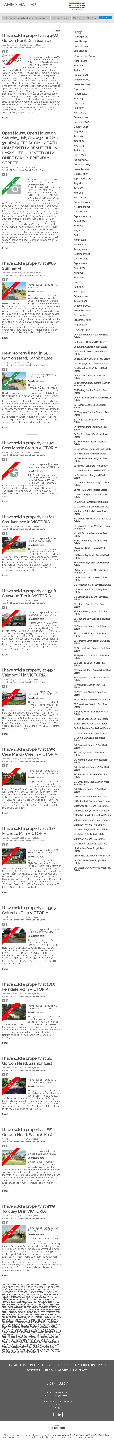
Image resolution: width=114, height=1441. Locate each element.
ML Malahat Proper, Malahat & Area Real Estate (19, 1309)
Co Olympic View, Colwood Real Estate (45, 1286)
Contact (80, 1370)
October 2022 (81, 211)
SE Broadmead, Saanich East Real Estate (26, 1319)
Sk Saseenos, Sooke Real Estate (27, 1334)
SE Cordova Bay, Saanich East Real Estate (29, 1323)
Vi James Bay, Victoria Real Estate (91, 829)
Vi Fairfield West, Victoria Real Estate (92, 815)
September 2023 (82, 178)
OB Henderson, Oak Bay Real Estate (30, 1316)
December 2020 (82, 305)
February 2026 (81, 75)
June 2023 (79, 192)
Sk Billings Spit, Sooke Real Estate (91, 719)
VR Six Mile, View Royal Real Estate (23, 1351)
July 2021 (78, 272)
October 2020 (81, 315)
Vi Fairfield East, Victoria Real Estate (24, 1344)
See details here (50, 62)
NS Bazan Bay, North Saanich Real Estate (23, 1313)
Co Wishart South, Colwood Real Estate (37, 1289)
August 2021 (80, 268)
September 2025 (82, 89)
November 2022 (82, 207)
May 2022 (79, 230)
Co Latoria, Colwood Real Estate (19, 1286)
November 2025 (82, 84)
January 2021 (80, 301)
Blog (49, 1370)
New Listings (80, 41)
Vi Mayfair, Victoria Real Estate (89, 839)
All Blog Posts (81, 36)
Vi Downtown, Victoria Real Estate (91, 806)
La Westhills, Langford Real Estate (44, 1306)
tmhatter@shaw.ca (57, 1395)
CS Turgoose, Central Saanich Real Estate (26, 1294)
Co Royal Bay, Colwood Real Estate (14, 1288)
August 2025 (80, 94)
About (63, 1370)
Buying (50, 1365)
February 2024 (81, 159)
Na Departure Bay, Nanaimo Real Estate (22, 1311)
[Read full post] (14, 59)
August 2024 (80, 131)
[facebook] (54, 1415)
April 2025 (79, 108)
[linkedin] (60, 1415)
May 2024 (79, 145)
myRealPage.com (57, 1428)
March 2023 (80, 197)
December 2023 (82, 164)
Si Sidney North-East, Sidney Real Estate (44, 1331)
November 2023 (82, 169)
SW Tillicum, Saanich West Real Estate (35, 1341)
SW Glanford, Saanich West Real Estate (22, 1336)
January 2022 (80, 249)
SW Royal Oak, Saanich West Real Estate (25, 1339)
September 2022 (82, 216)
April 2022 (79, 235)
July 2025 (78, 98)
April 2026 (79, 70)
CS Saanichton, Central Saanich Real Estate (23, 1293)
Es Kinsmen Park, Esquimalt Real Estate (25, 1296)
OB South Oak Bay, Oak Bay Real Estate (28, 1318)
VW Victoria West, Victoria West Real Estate (23, 1352)
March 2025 (80, 112)
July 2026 (79, 65)
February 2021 (81, 296)
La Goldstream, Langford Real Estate (24, 1303)
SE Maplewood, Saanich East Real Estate (28, 1327)
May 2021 (79, 282)
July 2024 (79, 136)
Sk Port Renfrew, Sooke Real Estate (92, 728)
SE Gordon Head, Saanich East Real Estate (27, 47)
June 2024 (79, 141)
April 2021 (79, 287)
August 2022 (80, 221)
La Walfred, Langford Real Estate (20, 1306)
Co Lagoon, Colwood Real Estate (91, 342)
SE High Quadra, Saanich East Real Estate (36, 1324)
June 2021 (79, 277)
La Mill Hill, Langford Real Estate (23, 1304)
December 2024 (82, 122)
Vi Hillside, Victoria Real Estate (44, 1346)
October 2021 (81, 258)
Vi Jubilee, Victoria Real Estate (36, 1347)
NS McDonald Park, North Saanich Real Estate (27, 1314)
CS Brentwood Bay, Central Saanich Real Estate (28, 1290)
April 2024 (79, 150)
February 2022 (81, 244)
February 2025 (81, 117)
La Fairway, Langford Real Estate (30, 1301)
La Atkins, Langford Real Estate (30, 1299)
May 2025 (79, 103)
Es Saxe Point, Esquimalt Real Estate (92, 449)
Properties (31, 1365)
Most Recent (80, 61)
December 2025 (82, 79)
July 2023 (78, 188)
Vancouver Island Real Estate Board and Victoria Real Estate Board (82, 1435)
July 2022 (78, 225)
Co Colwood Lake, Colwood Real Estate (25, 1284)
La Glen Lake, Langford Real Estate (92, 470)
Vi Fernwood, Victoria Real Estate (20, 1346)
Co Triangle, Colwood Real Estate (39, 1288)
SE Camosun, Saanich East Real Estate (29, 1321)
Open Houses (81, 46)
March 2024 (80, 155)
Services (33, 1370)
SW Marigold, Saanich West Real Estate (22, 1337)
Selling (67, 1365)
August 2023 (80, 183)
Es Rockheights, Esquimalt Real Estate (33, 1298)
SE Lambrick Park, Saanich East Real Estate (36, 1326)
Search (105, 17)
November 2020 (82, 310)
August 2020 (80, 324)
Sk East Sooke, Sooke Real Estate (37, 1333)
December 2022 (82, 202)
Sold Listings (80, 50)
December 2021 (82, 254)
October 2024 (81, 126)
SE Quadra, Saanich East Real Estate (42, 1329)
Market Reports (90, 1365)
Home (13, 1365)
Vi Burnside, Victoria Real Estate (90, 796)
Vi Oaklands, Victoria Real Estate (28, 1349)
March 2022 (80, 240)
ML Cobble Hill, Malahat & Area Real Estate (44, 1308)
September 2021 (82, 263)
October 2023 (81, 174)
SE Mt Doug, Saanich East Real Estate (43, 1328)
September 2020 (82, 320)
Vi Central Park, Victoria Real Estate (30, 1342)
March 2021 (80, 291)
